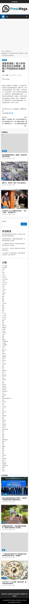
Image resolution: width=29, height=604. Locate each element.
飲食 (3, 457)
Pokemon (4, 284)
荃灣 (3, 436)
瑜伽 (3, 403)
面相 (3, 453)
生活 (3, 408)
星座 (3, 369)
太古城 (3, 331)
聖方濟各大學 (5, 429)
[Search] (26, 16)
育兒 (3, 432)
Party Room (5, 282)
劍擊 (3, 307)
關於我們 (4, 594)
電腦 (3, 450)
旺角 (3, 365)
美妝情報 (4, 420)
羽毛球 (3, 427)
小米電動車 (4, 344)
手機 (3, 358)
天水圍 (3, 329)
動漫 (3, 310)
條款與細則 (16, 594)
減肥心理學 (4, 391)
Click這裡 (15, 102)
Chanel (3, 269)
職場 (3, 431)
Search (4, 221)
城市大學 (4, 325)
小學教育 (4, 343)
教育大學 (4, 360)
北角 (3, 312)
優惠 (3, 300)
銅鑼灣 (3, 446)
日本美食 (4, 363)
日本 (3, 362)
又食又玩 (4, 319)
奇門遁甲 (4, 332)
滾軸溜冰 (4, 394)
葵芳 (3, 438)
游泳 (3, 393)
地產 (3, 324)
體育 (3, 469)
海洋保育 (4, 384)
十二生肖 (4, 313)
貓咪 (3, 443)
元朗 (3, 301)
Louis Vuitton (5, 279)
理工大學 (4, 401)
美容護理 (4, 424)
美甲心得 (4, 425)
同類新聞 (10, 113)
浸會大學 (4, 386)
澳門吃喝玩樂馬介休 (6, 398)
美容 (3, 422)
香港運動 (4, 463)
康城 (3, 351)
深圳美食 (4, 389)
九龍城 (3, 293)
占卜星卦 (4, 315)
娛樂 (3, 336)
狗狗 (3, 400)
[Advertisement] (14, 34)
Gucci (3, 274)
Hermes (4, 275)
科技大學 (4, 412)
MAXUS (4, 281)
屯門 (3, 348)
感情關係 (4, 356)
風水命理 (4, 455)
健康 (3, 296)
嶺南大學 (4, 350)
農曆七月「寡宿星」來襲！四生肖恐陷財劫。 (14, 183)
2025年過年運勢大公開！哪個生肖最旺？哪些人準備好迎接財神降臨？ (21, 121)
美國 (3, 419)
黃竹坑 (3, 470)
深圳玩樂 (4, 388)
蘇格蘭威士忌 (5, 439)
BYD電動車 (4, 267)
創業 (3, 305)
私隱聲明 (22, 594)
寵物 (3, 337)
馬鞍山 (3, 467)
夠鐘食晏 (4, 327)
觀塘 (3, 441)
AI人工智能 (5, 75)
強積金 (3, 353)
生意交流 (4, 407)
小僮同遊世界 (5, 341)
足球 (3, 444)
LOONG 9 (4, 277)
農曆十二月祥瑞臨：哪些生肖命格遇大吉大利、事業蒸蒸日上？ (8, 120)
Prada (3, 286)
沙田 (3, 381)
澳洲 (3, 396)
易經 (3, 367)
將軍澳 (3, 339)
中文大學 (4, 289)
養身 (3, 460)
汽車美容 (4, 379)
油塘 (3, 382)
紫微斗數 (4, 60)
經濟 (3, 417)
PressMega (11, 602)
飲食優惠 (4, 458)
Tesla (3, 288)
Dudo (3, 272)
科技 (3, 410)
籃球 (3, 413)
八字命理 (4, 303)
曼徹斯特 (4, 370)
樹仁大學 (4, 374)
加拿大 (3, 308)
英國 (3, 434)
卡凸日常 (4, 317)
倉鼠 (3, 294)
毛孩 (3, 377)
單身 (3, 322)
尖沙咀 (3, 346)
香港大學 (4, 462)
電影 (3, 448)
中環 (3, 291)
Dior (3, 270)
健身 (3, 298)
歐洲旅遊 (4, 375)
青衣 (3, 451)
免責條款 (10, 594)
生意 (3, 405)
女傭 (3, 334)
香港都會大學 (5, 465)
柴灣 (3, 372)
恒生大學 (4, 355)
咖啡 (3, 320)
